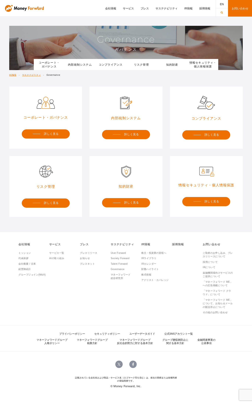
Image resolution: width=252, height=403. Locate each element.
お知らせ (85, 258)
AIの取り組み (56, 258)
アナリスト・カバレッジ (155, 280)
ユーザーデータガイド (142, 333)
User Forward (118, 253)
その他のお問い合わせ (215, 312)
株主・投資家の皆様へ (153, 253)
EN (222, 4)
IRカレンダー (148, 263)
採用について (210, 262)
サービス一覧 (56, 253)
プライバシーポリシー (72, 333)
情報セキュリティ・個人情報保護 (202, 64)
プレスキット (87, 263)
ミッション (24, 253)
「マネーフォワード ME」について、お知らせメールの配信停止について (218, 303)
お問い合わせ (211, 244)
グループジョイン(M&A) (32, 274)
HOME (12, 75)
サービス (55, 244)
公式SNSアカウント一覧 (178, 333)
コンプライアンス (111, 64)
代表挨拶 (23, 258)
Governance (118, 269)
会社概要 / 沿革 (27, 263)
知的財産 (172, 64)
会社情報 (24, 244)
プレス (84, 244)
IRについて (209, 267)
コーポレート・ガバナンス (49, 64)
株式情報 (146, 274)
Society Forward (120, 258)
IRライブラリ (148, 258)
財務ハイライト (150, 269)
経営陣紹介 (24, 269)
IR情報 (145, 244)
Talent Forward (119, 263)
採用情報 (178, 244)
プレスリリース (88, 253)
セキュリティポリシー (107, 333)
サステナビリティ (31, 75)
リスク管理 (141, 64)
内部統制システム (80, 64)
